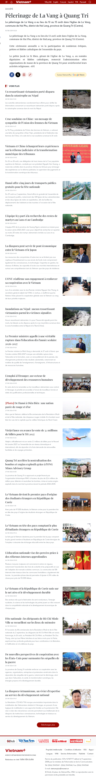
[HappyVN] (80, 741)
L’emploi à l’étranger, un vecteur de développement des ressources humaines (29, 377)
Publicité (82, 753)
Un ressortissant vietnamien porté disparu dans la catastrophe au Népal (29, 93)
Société (9, 9)
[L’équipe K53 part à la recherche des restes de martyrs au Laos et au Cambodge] (77, 223)
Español (71, 2)
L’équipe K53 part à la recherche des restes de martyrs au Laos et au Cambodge (31, 217)
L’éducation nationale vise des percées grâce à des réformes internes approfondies (31, 554)
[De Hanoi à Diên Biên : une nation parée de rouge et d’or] (77, 410)
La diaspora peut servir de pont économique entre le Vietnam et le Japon (31, 247)
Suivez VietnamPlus (64, 75)
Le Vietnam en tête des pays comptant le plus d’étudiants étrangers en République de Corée (31, 527)
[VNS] (14, 741)
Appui (91, 749)
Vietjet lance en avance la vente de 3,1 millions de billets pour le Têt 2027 (31, 432)
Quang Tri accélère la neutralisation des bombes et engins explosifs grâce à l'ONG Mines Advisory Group (29, 464)
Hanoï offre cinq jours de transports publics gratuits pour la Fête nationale (30, 185)
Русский (83, 2)
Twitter (17, 74)
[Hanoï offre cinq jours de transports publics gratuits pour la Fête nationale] (77, 190)
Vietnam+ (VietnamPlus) (24, 2)
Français (63, 2)
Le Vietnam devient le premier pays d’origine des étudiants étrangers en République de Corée (31, 498)
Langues (49, 753)
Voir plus (14, 86)
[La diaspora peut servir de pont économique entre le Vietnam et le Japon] (77, 253)
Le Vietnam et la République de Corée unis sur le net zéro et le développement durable (32, 590)
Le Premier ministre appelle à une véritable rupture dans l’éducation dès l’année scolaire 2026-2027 (31, 340)
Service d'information (69, 753)
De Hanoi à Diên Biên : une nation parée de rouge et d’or (29, 405)
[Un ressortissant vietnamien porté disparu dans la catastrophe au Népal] (77, 99)
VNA (56, 753)
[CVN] (31, 741)
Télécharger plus (48, 724)
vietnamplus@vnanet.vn (60, 768)
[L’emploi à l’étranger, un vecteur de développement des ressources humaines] (77, 383)
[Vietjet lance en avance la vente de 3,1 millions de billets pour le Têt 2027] (77, 437)
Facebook (11, 74)
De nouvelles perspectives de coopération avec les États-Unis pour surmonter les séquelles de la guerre (32, 658)
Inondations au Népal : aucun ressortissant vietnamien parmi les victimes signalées (30, 310)
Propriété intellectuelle (54, 749)
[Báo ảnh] (64, 741)
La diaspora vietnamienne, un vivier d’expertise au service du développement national (32, 693)
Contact (90, 753)
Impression (24, 74)
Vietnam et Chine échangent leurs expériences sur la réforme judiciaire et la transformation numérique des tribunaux (32, 150)
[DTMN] (47, 741)
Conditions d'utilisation (73, 749)
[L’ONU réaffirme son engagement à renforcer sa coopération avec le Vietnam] (77, 286)
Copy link (30, 74)
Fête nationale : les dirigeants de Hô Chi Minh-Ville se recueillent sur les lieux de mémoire (32, 620)
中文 (76, 2)
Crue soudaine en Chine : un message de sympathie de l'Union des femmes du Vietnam (31, 120)
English (55, 2)
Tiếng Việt (48, 2)
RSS (85, 749)
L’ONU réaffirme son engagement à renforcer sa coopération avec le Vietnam (31, 280)
